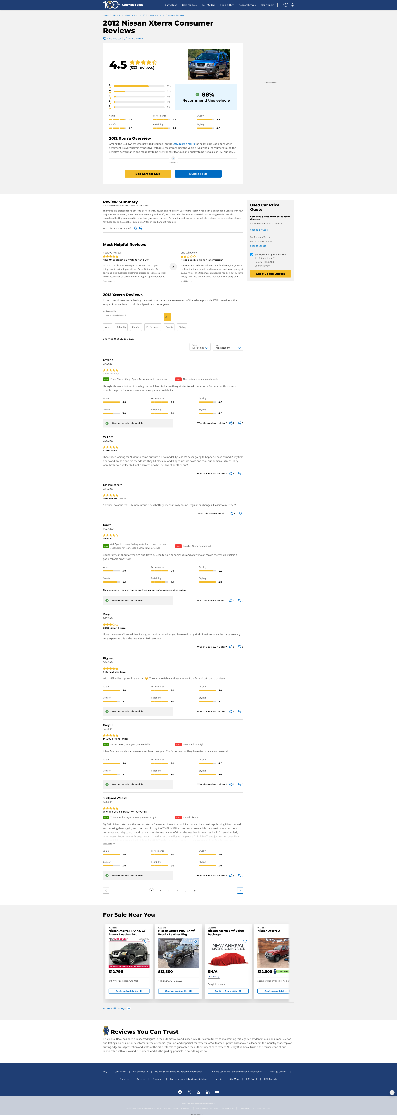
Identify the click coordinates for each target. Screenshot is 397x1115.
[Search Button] (167, 317)
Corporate (157, 1079)
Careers (141, 1079)
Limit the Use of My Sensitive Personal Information (236, 1071)
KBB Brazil (251, 1079)
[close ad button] (392, 1092)
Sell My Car (208, 5)
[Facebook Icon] (180, 1092)
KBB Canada (270, 1079)
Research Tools (247, 5)
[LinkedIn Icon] (208, 1092)
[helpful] (230, 423)
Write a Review (135, 38)
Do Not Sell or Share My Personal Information (178, 1071)
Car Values (171, 5)
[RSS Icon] (198, 1092)
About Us (124, 1079)
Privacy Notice (140, 1071)
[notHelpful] (239, 423)
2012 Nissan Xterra (184, 143)
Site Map (234, 1079)
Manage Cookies (278, 1071)
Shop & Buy (227, 5)
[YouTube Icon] (217, 1092)
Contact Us (120, 1071)
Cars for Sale (189, 5)
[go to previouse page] (240, 891)
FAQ (105, 1071)
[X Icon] (189, 1092)
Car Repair (267, 5)
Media (219, 1079)
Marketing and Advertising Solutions (189, 1079)
